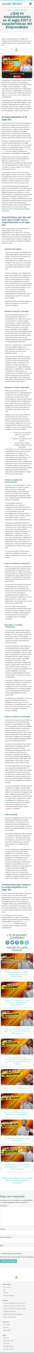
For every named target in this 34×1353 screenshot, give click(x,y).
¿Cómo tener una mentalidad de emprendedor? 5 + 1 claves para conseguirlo (17, 1167)
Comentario (4, 1206)
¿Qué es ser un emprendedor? (17, 1088)
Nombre (3, 1229)
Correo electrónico (6, 1237)
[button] (7, 942)
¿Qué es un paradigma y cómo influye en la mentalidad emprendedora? (17, 1002)
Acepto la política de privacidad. (11, 1253)
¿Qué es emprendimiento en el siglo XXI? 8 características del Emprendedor (17, 1031)
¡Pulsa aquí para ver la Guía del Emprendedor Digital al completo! (17, 1180)
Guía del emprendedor (17, 10)
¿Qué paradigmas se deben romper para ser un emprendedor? (17, 974)
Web (1, 1245)
